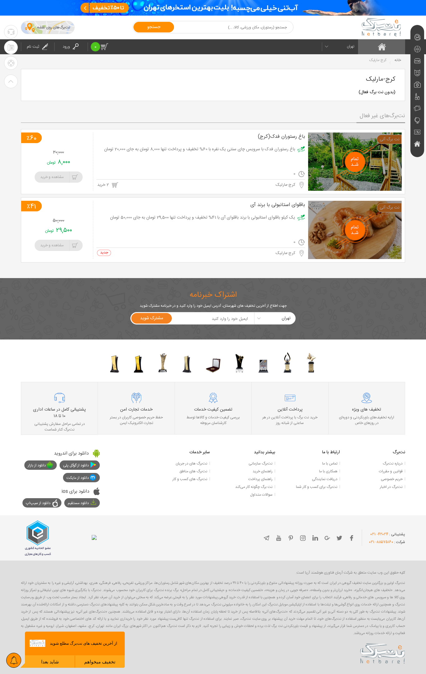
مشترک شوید (151, 318)
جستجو (153, 27)
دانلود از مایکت (77, 478)
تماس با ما (329, 463)
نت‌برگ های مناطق (193, 471)
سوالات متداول (261, 495)
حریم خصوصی (392, 479)
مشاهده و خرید (52, 177)
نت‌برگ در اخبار (391, 487)
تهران (350, 46)
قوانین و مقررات (391, 471)
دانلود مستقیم (78, 503)
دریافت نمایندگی (324, 479)
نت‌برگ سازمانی (261, 463)
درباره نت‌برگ (393, 463)
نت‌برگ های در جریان (191, 463)
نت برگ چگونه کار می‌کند (254, 487)
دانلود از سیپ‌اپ (38, 503)
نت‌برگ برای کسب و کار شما (316, 487)
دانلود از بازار (37, 465)
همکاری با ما (328, 471)
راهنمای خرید (263, 471)
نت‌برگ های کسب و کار (189, 479)
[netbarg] (382, 652)
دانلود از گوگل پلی (76, 465)
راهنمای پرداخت (260, 479)
